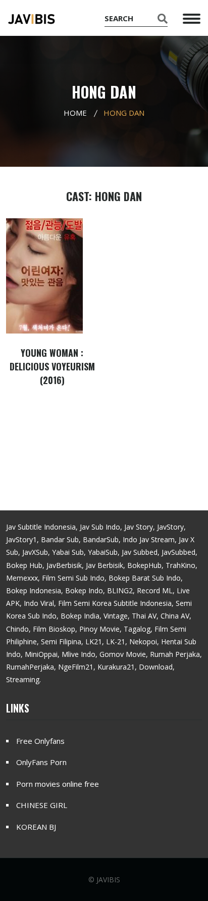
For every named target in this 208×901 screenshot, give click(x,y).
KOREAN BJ (36, 827)
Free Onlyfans (40, 741)
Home (75, 113)
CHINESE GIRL (41, 805)
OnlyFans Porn (41, 762)
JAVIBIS (108, 879)
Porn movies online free (57, 784)
